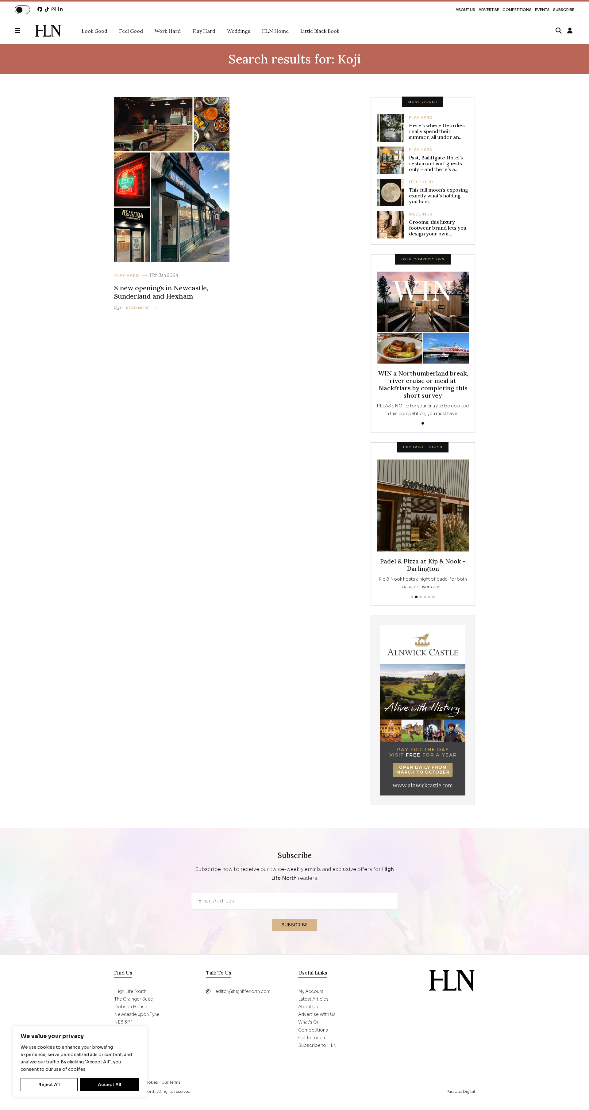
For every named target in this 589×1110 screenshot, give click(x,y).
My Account (310, 991)
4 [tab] (425, 597)
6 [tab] (433, 597)
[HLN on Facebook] (39, 9)
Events (542, 9)
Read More (138, 308)
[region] (79, 1062)
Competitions (517, 9)
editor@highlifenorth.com (243, 991)
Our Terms (170, 1082)
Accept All (109, 1084)
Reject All (49, 1084)
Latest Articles (313, 999)
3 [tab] (420, 597)
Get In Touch (311, 1037)
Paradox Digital (461, 1091)
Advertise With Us (317, 1014)
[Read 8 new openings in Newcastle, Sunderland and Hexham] (171, 179)
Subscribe (563, 9)
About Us (465, 9)
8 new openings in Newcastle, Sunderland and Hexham (161, 292)
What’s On (309, 1022)
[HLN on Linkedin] (60, 9)
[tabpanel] (423, 345)
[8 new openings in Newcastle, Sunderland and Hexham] (48, 31)
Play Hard (126, 275)
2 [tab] (416, 597)
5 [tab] (429, 597)
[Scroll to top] (574, 1095)
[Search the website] (558, 31)
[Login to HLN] (570, 31)
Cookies (150, 1082)
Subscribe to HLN (317, 1045)
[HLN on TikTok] (47, 9)
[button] (25, 31)
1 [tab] (423, 423)
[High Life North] (452, 980)
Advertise (489, 9)
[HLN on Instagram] (54, 9)
